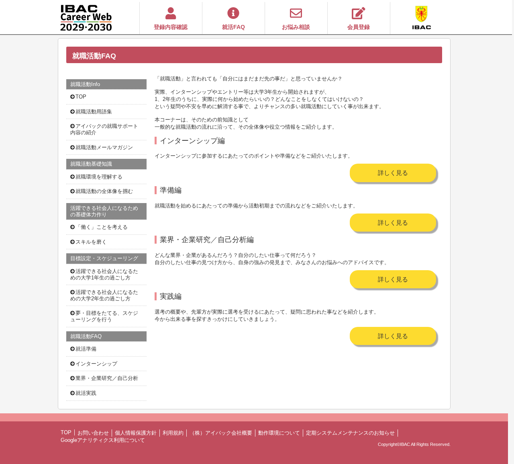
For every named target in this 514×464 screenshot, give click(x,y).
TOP (80, 97)
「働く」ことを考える (101, 227)
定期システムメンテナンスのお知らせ (350, 433)
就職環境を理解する (98, 177)
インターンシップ (96, 364)
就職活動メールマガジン (104, 147)
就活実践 (85, 393)
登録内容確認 (171, 27)
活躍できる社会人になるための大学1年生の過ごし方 (104, 274)
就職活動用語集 (93, 112)
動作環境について (279, 433)
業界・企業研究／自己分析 (106, 378)
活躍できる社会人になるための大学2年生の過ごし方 (104, 295)
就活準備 (85, 349)
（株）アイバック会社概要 (221, 433)
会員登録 (358, 27)
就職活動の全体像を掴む (104, 191)
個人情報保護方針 (136, 433)
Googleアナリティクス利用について (103, 440)
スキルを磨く (91, 242)
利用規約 (173, 433)
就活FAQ (233, 27)
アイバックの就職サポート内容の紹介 (104, 129)
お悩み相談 (296, 27)
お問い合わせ (93, 433)
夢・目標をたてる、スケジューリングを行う (104, 316)
